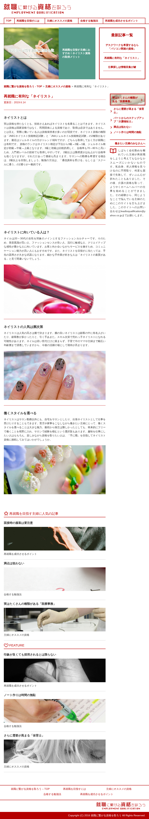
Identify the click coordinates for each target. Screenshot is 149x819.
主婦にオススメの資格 (59, 20)
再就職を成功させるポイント (121, 20)
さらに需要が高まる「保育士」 (129, 110)
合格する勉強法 (89, 20)
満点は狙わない (122, 126)
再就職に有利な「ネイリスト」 (122, 57)
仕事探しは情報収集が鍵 (122, 66)
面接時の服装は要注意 (18, 522)
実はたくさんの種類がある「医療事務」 (125, 99)
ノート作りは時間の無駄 (128, 132)
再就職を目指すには (28, 20)
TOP (8, 20)
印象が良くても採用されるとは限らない (30, 654)
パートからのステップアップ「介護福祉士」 (129, 119)
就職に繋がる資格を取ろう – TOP (30, 788)
